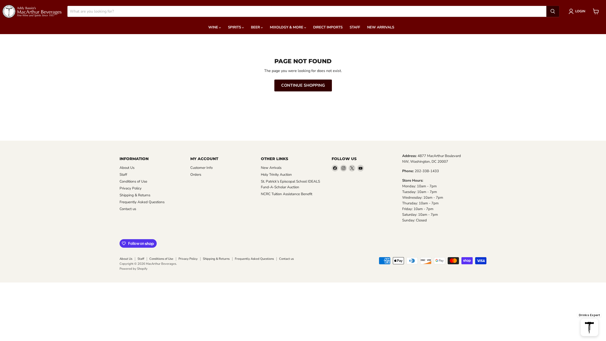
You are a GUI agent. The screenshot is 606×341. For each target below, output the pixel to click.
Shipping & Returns (135, 195)
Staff (355, 27)
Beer (256, 27)
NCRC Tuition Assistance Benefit (286, 194)
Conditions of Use (133, 181)
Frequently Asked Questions (142, 202)
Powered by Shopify (133, 269)
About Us (127, 167)
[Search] (552, 11)
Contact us (128, 208)
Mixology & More (287, 27)
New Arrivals (380, 27)
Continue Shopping (303, 85)
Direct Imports (328, 27)
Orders (195, 174)
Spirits (235, 27)
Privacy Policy (131, 188)
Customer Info (201, 167)
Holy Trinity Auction (276, 174)
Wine (213, 27)
